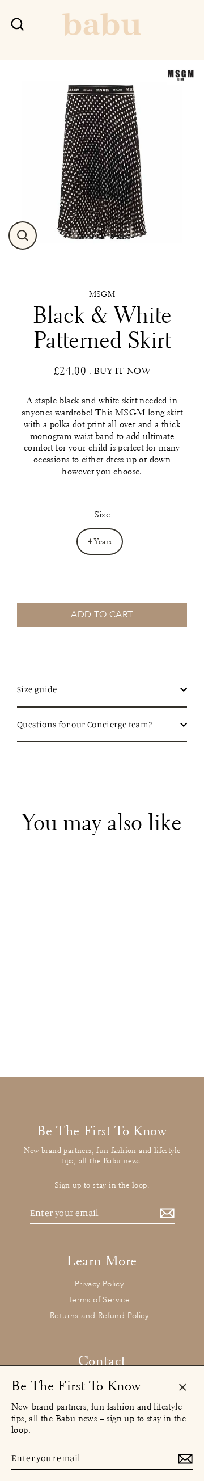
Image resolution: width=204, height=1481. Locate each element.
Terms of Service (99, 1299)
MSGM (102, 294)
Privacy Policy (99, 1283)
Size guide (37, 689)
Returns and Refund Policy (99, 1315)
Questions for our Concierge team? (84, 724)
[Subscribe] (165, 1213)
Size (102, 514)
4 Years (100, 541)
